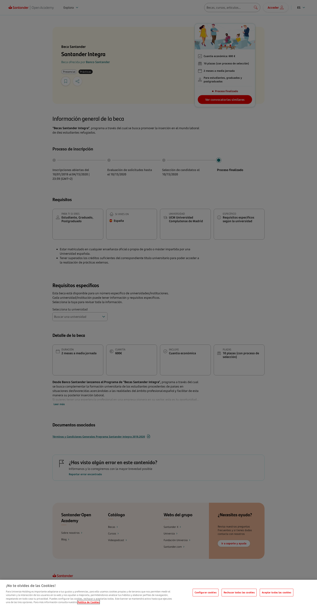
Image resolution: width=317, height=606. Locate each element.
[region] (158, 593)
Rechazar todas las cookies (239, 592)
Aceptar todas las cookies (276, 592)
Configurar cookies (205, 592)
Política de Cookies (88, 602)
